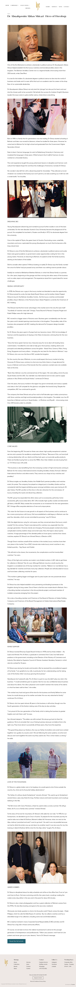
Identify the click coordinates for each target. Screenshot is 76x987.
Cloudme (73, 984)
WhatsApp (41, 966)
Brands (28, 8)
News (60, 6)
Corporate (14, 5)
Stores (48, 6)
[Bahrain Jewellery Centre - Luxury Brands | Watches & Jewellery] (38, 5)
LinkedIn (54, 966)
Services (54, 6)
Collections (24, 5)
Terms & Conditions (34, 981)
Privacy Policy (43, 981)
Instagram (54, 962)
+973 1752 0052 (43, 968)
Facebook (54, 964)
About (15, 962)
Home (7, 5)
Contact (66, 6)
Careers (28, 968)
